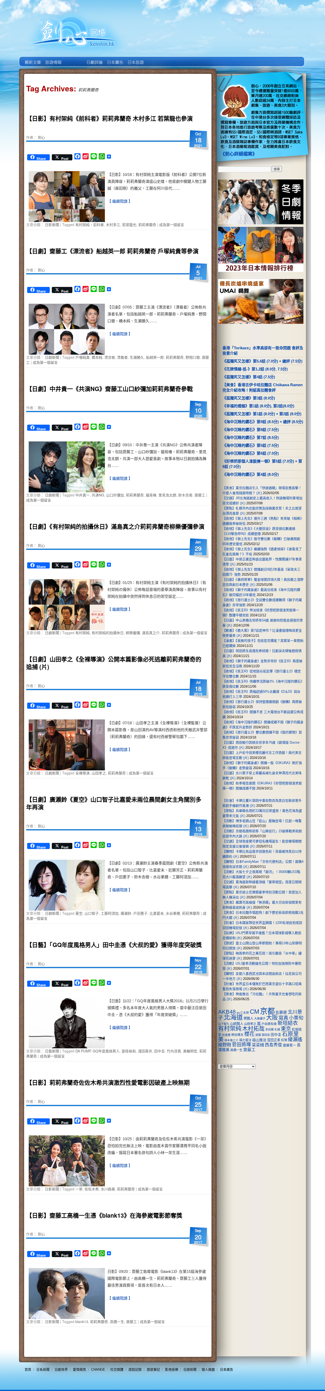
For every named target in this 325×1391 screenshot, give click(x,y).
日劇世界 (94, 58)
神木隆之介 (231, 1040)
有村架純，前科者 (89, 224)
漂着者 (122, 357)
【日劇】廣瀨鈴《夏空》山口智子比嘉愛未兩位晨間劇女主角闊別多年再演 (113, 803)
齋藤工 (199, 494)
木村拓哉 (253, 1028)
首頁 (28, 1369)
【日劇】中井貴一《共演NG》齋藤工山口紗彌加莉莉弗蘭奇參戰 (109, 388)
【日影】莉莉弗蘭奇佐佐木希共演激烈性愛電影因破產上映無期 (108, 1082)
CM (254, 1011)
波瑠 (258, 1034)
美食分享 (155, 58)
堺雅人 (248, 1018)
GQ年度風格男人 (106, 1050)
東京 (286, 1029)
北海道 (233, 1017)
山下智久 (223, 1023)
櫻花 (249, 1034)
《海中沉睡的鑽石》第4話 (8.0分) (250, 474)
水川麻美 (108, 1188)
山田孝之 (99, 772)
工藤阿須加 (110, 913)
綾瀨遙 (295, 1039)
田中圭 (159, 1050)
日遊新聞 (190, 1369)
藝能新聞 (53, 58)
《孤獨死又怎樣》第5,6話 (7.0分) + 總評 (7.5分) (262, 361)
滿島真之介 (151, 632)
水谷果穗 (173, 913)
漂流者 (109, 357)
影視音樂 (171, 1369)
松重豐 (226, 1034)
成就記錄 (135, 1369)
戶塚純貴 (82, 357)
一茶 (79, 1188)
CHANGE (98, 1369)
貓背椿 (151, 494)
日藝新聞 (52, 1050)
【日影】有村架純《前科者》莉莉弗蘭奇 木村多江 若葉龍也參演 (109, 118)
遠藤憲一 (289, 1045)
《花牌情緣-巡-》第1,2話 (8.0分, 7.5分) (255, 369)
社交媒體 (116, 1369)
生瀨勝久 (137, 357)
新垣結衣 (288, 1023)
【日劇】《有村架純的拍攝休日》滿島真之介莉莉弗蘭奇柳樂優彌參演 (115, 526)
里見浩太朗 (167, 494)
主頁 (32, 58)
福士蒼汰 (245, 1040)
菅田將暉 (241, 1044)
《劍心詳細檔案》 (238, 154)
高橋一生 (117, 1321)
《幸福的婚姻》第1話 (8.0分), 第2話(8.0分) (258, 406)
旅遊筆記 (153, 1369)
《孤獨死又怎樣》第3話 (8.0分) (248, 398)
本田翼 (269, 1029)
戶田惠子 (140, 913)
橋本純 (97, 357)
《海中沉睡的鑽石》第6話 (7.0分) (250, 453)
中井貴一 (82, 494)
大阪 (272, 1017)
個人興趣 (208, 1369)
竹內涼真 (174, 1050)
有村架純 (82, 632)
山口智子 (92, 913)
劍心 (41, 137)
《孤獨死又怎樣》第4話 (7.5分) (248, 377)
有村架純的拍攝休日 (108, 632)
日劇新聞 (52, 357)
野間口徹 (193, 357)
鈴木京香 (185, 494)
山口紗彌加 (115, 494)
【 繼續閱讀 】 (119, 201)
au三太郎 (242, 1012)
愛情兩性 (79, 1369)
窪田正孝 (273, 1040)
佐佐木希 (92, 1188)
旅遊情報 (73, 58)
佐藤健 (281, 1012)
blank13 (81, 1321)
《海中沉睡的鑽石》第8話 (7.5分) (250, 429)
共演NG (98, 494)
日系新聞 (43, 1369)
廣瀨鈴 (126, 913)
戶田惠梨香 (269, 1023)
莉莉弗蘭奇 (147, 224)
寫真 (283, 1018)
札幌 (277, 1029)
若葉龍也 (129, 224)
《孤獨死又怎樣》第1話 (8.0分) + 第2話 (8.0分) (261, 414)
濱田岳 (266, 1034)
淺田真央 (145, 1050)
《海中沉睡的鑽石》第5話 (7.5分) (250, 445)
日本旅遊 (135, 58)
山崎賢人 (236, 1024)
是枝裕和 (129, 1050)
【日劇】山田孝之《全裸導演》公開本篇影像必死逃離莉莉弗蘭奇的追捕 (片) (113, 663)
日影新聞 (52, 224)
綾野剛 (224, 1044)
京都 (267, 1011)
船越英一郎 (155, 357)
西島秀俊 (273, 1044)
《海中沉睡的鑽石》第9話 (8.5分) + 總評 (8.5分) (262, 422)
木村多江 (113, 224)
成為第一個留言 (171, 224)
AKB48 (227, 1012)
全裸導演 (82, 772)
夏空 (79, 913)
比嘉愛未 (157, 913)
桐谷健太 (237, 1035)
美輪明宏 (190, 1050)
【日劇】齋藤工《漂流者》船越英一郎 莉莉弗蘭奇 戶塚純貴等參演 (112, 251)
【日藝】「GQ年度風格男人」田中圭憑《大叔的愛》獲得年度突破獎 (114, 944)
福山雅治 (259, 1040)
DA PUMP (83, 1050)
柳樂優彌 (133, 632)
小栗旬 (296, 1018)
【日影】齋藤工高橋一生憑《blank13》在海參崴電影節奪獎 (104, 1215)
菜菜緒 (258, 1045)
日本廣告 (114, 58)
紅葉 (284, 1040)
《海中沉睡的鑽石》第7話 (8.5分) (250, 437)
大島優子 (259, 1018)
